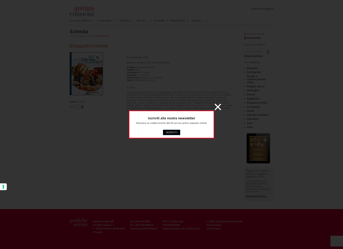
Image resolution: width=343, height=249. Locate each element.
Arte (249, 123)
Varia (250, 127)
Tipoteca (125, 20)
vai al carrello (254, 37)
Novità (142, 20)
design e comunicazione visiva (256, 79)
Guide (250, 110)
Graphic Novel (256, 86)
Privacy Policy (214, 225)
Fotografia (253, 106)
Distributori (177, 20)
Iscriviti (171, 132)
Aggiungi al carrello (82, 107)
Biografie (252, 68)
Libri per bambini (257, 114)
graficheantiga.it (263, 8)
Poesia (251, 94)
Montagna (253, 90)
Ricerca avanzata (253, 55)
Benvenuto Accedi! (254, 34)
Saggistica (253, 98)
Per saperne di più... (256, 196)
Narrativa (252, 119)
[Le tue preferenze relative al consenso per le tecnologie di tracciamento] (3, 186)
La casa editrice (81, 20)
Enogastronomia (85, 36)
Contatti (159, 20)
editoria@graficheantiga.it (143, 228)
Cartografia (254, 72)
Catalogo (105, 20)
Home (72, 36)
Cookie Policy (214, 228)
